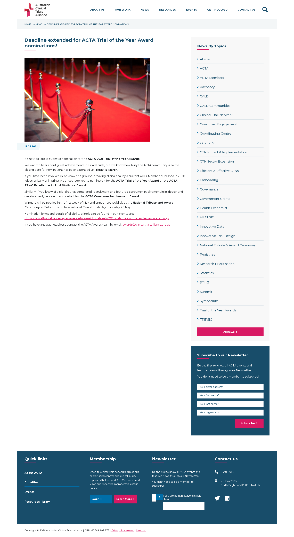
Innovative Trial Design (217, 236)
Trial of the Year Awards (218, 310)
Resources (167, 9)
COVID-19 (207, 143)
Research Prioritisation (217, 264)
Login (95, 499)
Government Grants (215, 199)
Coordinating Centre (215, 133)
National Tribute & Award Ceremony (228, 245)
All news (229, 331)
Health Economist (213, 208)
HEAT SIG (207, 217)
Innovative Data (212, 226)
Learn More (124, 499)
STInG (204, 282)
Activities (31, 482)
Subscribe (248, 423)
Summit (206, 292)
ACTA (204, 68)
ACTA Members (212, 78)
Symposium (209, 301)
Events (191, 9)
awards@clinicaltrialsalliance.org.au (147, 224)
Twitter (217, 496)
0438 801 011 (228, 471)
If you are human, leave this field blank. (182, 497)
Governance (209, 189)
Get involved (217, 9)
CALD (204, 96)
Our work (122, 9)
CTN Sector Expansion (217, 161)
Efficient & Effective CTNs (219, 171)
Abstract (206, 59)
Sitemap (141, 530)
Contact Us (247, 9)
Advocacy (207, 87)
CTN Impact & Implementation (223, 152)
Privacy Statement (122, 530)
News (145, 9)
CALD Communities (215, 106)
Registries (207, 254)
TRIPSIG (206, 319)
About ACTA (33, 472)
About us (97, 9)
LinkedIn (227, 496)
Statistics (207, 273)
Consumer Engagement (218, 124)
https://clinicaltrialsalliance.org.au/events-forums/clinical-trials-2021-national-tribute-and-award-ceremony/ (96, 218)
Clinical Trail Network (216, 115)
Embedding (209, 180)
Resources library (37, 501)
